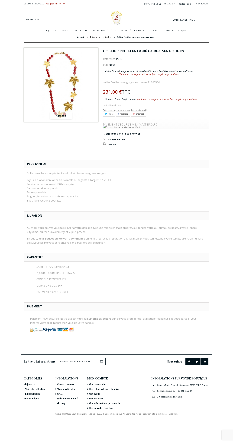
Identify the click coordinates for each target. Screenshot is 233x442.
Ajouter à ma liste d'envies (123, 133)
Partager (123, 113)
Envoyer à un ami (117, 139)
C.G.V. (60, 393)
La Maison (138, 30)
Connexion (202, 4)
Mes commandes (98, 384)
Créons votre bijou (176, 30)
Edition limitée (100, 30)
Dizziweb (173, 413)
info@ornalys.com (173, 396)
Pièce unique (121, 30)
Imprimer (112, 144)
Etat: (105, 64)
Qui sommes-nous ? (67, 398)
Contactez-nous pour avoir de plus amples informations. (149, 74)
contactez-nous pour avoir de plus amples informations (167, 99)
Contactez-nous (152, 4)
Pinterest (139, 113)
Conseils (154, 30)
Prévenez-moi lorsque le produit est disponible (125, 110)
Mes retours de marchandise (104, 389)
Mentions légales (66, 389)
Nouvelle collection (74, 30)
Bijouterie (52, 30)
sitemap (61, 403)
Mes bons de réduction (101, 408)
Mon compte (97, 378)
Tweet (110, 113)
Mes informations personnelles (105, 403)
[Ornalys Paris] (116, 18)
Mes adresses (96, 398)
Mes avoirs (94, 393)
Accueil (80, 37)
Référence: (109, 59)
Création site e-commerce (155, 413)
